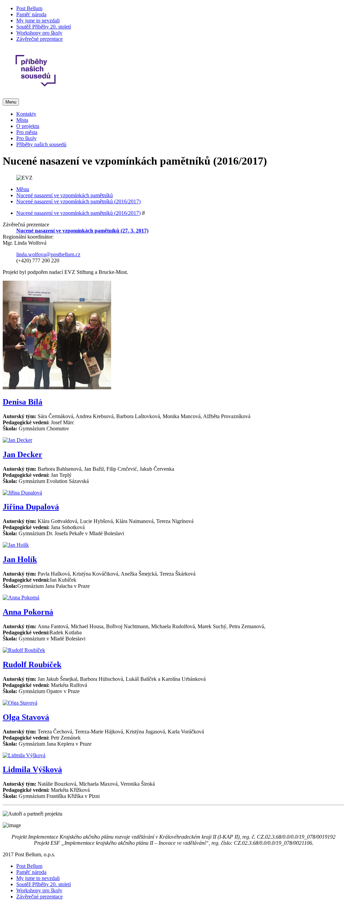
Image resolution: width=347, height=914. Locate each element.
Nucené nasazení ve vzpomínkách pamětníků (64, 195)
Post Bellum (29, 8)
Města (22, 189)
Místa (22, 120)
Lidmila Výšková (32, 769)
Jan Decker (22, 454)
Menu (10, 102)
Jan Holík (20, 559)
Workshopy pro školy (39, 33)
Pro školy (26, 138)
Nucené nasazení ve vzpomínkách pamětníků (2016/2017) (78, 201)
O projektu (27, 126)
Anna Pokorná (28, 612)
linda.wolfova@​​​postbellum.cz (48, 254)
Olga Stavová (26, 717)
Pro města (26, 132)
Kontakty (26, 114)
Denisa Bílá (22, 401)
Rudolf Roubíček (32, 664)
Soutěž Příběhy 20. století (43, 27)
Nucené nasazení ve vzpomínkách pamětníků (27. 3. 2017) (82, 231)
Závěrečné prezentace (39, 39)
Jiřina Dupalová (31, 506)
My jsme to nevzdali (38, 20)
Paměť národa (31, 14)
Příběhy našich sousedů (41, 144)
